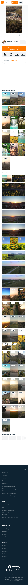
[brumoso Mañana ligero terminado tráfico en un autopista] (6, 473)
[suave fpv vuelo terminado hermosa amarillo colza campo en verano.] (13, 291)
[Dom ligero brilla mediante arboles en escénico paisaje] (6, 149)
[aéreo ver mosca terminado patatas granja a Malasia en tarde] (10, 304)
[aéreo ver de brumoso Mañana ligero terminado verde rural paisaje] (6, 136)
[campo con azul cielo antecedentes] (6, 343)
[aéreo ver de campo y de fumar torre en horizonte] (6, 501)
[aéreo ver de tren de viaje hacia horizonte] (13, 528)
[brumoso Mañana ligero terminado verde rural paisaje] (6, 384)
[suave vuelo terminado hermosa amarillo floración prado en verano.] (6, 278)
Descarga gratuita (14, 48)
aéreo (5, 541)
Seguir (23, 43)
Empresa (4, 584)
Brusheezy (5, 576)
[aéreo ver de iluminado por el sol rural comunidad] (4, 422)
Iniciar (20, 2)
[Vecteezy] (2, 2)
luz (19, 541)
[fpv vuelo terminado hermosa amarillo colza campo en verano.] (6, 292)
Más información (7, 63)
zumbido (12, 541)
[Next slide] (22, 541)
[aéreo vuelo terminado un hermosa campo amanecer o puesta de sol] (13, 238)
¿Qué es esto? (14, 60)
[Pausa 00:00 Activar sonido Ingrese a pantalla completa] (14, 19)
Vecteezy (4, 578)
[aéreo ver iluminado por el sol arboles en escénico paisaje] (9, 213)
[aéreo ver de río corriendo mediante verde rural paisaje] (6, 98)
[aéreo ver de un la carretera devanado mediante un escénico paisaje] (14, 98)
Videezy (4, 581)
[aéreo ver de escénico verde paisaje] (6, 112)
